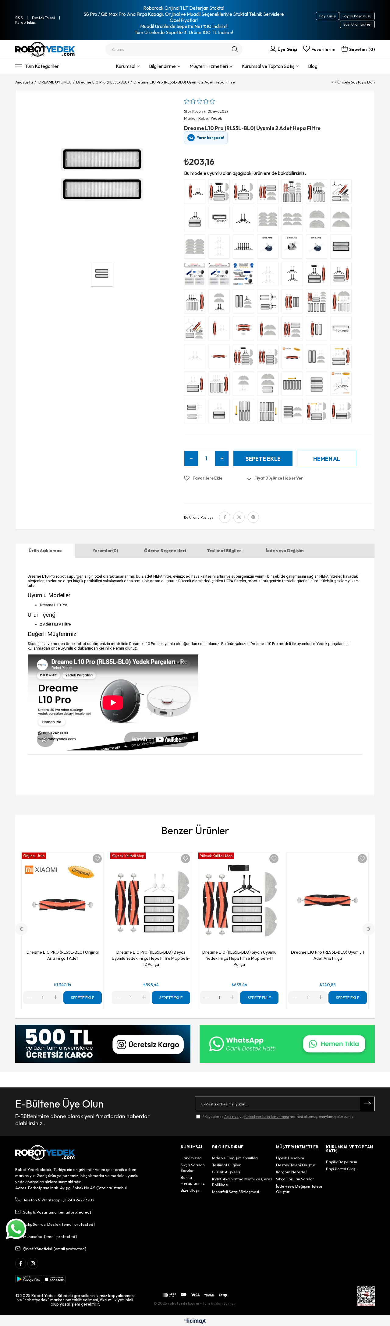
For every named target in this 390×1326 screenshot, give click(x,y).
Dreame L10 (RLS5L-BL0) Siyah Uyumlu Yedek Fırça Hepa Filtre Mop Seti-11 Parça (239, 958)
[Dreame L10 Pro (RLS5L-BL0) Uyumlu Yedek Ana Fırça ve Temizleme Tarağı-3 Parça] (245, 330)
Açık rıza (231, 1116)
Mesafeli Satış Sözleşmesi (235, 1191)
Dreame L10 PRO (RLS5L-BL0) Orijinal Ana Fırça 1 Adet (63, 955)
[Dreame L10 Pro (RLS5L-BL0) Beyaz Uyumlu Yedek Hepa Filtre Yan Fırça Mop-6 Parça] (318, 357)
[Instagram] (32, 1263)
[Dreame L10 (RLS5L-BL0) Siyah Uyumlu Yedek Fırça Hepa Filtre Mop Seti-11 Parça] (318, 193)
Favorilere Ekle (97, 858)
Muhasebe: (50, 1236)
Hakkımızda (191, 1157)
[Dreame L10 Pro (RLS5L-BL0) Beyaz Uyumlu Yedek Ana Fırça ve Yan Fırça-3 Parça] (220, 330)
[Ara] (235, 49)
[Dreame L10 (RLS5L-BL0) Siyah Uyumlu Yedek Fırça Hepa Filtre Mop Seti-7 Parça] (245, 193)
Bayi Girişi (327, 16)
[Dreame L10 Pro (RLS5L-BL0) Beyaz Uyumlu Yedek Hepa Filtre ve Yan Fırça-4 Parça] (220, 412)
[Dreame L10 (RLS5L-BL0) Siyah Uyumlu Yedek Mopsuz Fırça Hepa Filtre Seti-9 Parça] (196, 303)
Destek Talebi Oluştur (295, 1164)
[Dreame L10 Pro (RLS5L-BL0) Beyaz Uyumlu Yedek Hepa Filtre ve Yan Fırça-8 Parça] (196, 412)
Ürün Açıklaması (45, 550)
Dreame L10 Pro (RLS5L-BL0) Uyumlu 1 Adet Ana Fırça (327, 955)
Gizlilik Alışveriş (226, 1171)
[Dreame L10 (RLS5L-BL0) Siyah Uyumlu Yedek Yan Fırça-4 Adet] (294, 275)
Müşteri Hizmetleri (209, 66)
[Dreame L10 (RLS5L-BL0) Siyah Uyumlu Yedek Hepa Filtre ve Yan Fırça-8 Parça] (269, 303)
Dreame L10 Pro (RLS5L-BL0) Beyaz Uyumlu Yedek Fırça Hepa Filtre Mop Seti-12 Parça (151, 958)
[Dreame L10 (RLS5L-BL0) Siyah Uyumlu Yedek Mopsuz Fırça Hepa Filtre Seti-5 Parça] (342, 275)
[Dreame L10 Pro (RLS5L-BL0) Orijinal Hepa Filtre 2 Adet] (342, 248)
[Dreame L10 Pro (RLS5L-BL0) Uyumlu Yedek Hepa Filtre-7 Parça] (294, 385)
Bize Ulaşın (190, 1190)
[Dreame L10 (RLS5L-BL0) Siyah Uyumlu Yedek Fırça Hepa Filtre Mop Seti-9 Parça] (220, 193)
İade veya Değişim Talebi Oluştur (299, 1189)
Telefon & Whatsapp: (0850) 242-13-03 (58, 1199)
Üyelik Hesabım (290, 1157)
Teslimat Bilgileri (225, 550)
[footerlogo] (45, 1152)
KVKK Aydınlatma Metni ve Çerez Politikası (242, 1181)
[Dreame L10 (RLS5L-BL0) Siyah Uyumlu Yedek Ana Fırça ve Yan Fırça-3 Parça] (196, 193)
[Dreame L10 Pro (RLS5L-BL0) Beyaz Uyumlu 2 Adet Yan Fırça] (196, 357)
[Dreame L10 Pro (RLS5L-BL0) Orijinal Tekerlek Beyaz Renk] (294, 248)
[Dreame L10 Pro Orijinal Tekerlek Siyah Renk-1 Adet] (269, 248)
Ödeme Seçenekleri (165, 550)
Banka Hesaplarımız (193, 1180)
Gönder (367, 1104)
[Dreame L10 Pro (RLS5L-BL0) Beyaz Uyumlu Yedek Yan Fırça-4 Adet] (269, 275)
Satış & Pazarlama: (57, 1212)
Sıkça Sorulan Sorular (193, 1167)
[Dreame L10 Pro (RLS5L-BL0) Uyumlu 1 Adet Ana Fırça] (220, 357)
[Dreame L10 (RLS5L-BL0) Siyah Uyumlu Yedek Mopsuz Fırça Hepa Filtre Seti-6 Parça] (318, 275)
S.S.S (19, 18)
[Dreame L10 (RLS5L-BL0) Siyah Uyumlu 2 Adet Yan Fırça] (245, 220)
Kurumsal (125, 66)
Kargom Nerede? (291, 1171)
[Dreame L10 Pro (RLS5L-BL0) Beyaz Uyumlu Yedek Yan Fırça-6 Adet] (220, 248)
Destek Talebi (43, 18)
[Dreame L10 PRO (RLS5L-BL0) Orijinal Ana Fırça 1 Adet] (294, 357)
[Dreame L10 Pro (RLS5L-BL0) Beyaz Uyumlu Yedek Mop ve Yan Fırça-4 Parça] (245, 385)
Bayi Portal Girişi (341, 1168)
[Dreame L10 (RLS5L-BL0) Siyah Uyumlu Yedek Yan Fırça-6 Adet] (245, 248)
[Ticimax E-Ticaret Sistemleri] (195, 1321)
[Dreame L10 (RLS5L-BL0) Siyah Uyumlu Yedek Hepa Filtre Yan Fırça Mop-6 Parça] (245, 303)
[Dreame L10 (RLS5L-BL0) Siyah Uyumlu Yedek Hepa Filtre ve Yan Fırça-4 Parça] (196, 220)
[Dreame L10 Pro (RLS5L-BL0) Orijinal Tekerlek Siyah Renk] (318, 248)
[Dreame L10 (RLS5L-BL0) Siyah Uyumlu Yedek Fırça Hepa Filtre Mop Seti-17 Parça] (294, 193)
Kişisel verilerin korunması (266, 1116)
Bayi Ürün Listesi (357, 24)
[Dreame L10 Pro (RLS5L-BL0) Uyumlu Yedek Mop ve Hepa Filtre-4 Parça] (269, 385)
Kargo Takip (25, 22)
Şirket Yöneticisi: (54, 1248)
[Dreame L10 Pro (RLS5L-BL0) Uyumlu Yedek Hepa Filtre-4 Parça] (318, 385)
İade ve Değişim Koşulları (235, 1157)
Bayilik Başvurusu (356, 16)
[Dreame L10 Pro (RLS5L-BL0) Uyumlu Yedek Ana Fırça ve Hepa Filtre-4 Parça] (294, 303)
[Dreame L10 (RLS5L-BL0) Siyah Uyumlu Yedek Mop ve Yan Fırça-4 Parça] (220, 303)
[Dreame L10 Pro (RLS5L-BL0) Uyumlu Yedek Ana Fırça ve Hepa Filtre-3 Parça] (318, 330)
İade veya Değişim (285, 550)
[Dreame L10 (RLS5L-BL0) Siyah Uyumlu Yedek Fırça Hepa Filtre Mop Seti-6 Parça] (269, 193)
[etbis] (366, 1296)
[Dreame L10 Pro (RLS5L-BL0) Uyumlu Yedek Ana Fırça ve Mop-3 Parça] (269, 330)
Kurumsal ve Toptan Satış (268, 66)
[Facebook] (20, 1263)
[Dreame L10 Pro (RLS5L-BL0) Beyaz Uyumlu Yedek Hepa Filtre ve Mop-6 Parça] (294, 412)
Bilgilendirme (162, 66)
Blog (312, 66)
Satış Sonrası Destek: (59, 1224)
